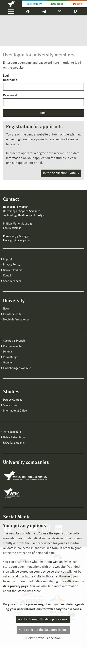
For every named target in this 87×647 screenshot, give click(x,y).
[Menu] (11, 11)
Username (10, 80)
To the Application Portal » (61, 173)
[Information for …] (28, 11)
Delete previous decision (43, 638)
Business (57, 3)
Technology (34, 3)
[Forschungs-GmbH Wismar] (21, 493)
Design (77, 3)
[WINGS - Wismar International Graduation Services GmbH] (26, 476)
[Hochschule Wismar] (11, 3)
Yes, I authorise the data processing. (43, 619)
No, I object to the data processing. (43, 630)
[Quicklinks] (44, 11)
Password (10, 95)
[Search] (75, 11)
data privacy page (15, 586)
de (59, 11)
